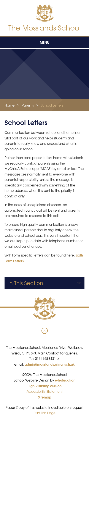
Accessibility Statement (45, 391)
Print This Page (44, 413)
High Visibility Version (44, 385)
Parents (28, 105)
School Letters (52, 105)
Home (9, 105)
